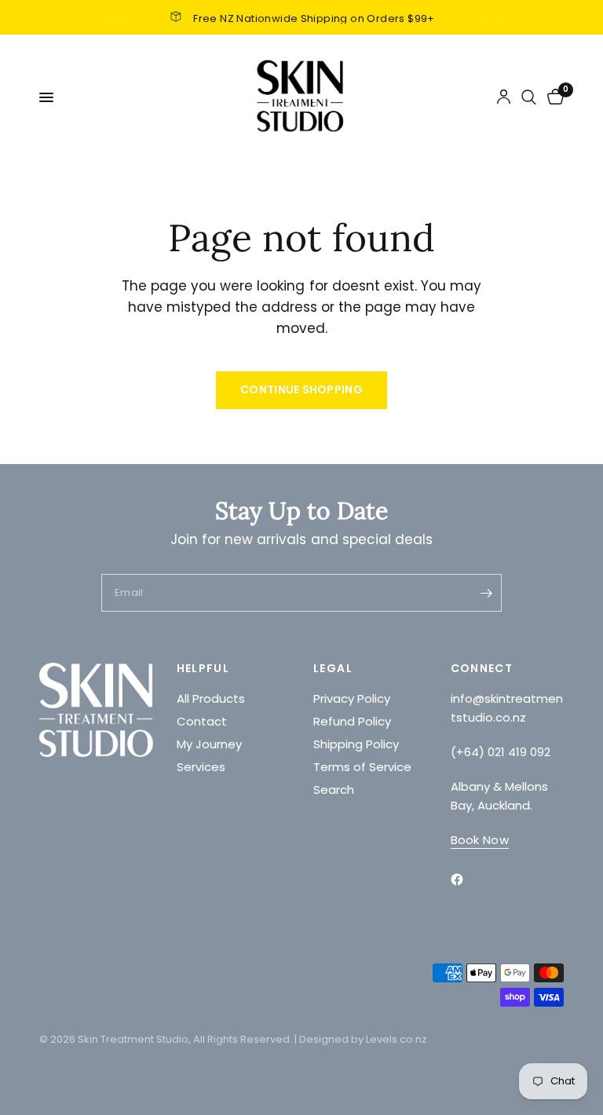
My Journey (209, 744)
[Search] (529, 97)
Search (333, 789)
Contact (202, 721)
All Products (211, 698)
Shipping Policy (356, 744)
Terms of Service (362, 767)
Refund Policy (352, 721)
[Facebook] (468, 879)
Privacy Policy (351, 698)
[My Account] (504, 97)
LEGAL (333, 668)
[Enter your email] (486, 593)
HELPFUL (203, 668)
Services (201, 767)
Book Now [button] (480, 839)
